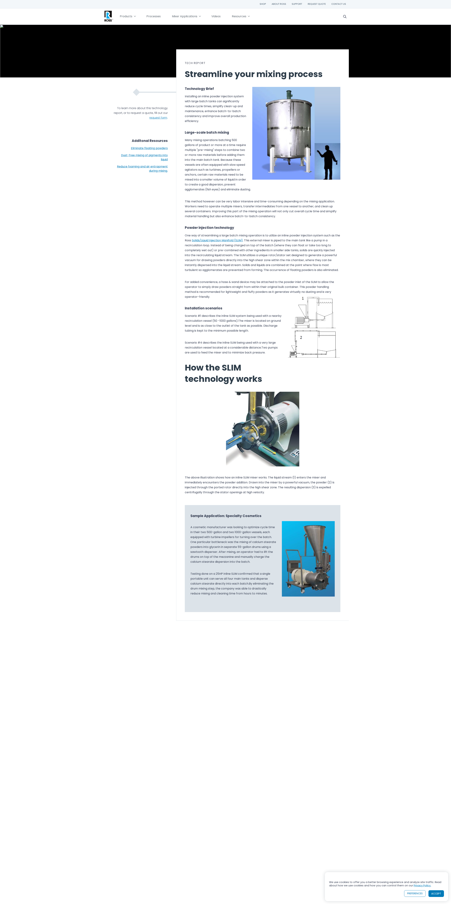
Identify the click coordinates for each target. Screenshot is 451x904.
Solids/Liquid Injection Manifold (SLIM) (217, 240)
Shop (263, 3)
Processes (153, 16)
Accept (436, 893)
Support (297, 3)
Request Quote (317, 3)
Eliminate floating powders (149, 148)
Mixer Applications (184, 16)
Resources (239, 16)
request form (158, 118)
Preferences (415, 893)
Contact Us (338, 3)
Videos (216, 16)
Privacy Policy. (422, 885)
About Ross (279, 3)
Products (126, 16)
